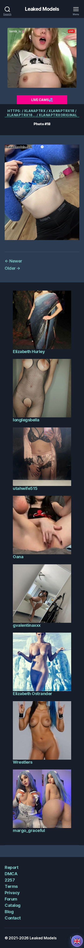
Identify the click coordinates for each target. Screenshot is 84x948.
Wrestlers (22, 762)
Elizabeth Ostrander (32, 693)
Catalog (13, 905)
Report (11, 867)
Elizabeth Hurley (29, 351)
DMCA (11, 873)
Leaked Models (42, 9)
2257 (10, 880)
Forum (11, 899)
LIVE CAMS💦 (42, 100)
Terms (11, 886)
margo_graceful (29, 830)
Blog (9, 911)
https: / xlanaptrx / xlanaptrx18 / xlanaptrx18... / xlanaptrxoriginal (42, 113)
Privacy (12, 892)
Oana (18, 556)
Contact (13, 917)
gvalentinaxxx (27, 625)
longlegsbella (26, 419)
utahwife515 (25, 488)
